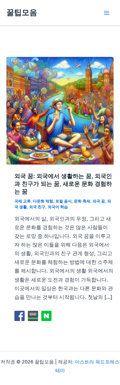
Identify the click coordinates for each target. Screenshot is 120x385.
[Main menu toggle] (106, 12)
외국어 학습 (58, 207)
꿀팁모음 (21, 12)
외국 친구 (37, 207)
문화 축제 (82, 201)
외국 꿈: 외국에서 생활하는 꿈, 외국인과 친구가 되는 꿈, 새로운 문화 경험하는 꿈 (63, 183)
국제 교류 (22, 201)
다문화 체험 (43, 201)
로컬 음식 (63, 201)
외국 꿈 (98, 201)
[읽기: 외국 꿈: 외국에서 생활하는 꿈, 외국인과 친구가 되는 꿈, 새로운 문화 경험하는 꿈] (60, 110)
